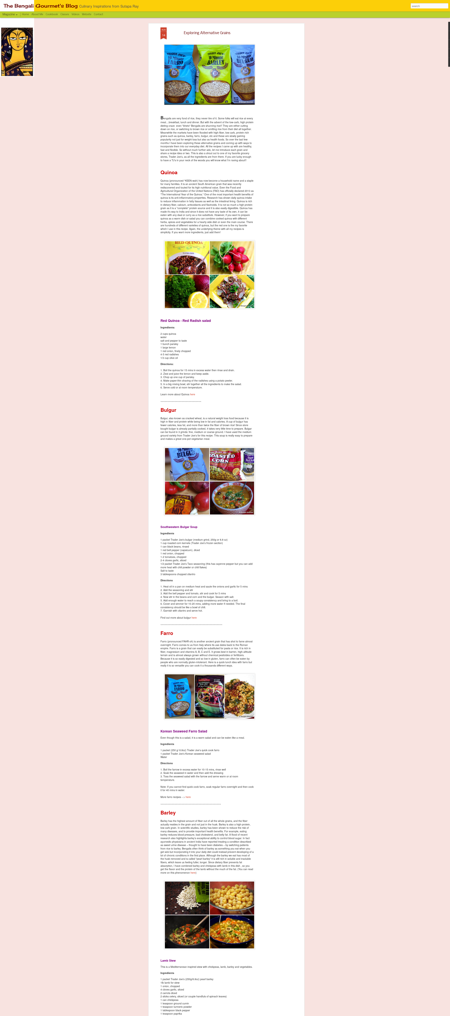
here (192, 394)
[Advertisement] (273, 83)
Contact (98, 14)
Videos (75, 14)
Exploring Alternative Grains (207, 33)
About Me (37, 14)
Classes (64, 14)
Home (25, 14)
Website (86, 14)
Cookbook (52, 14)
